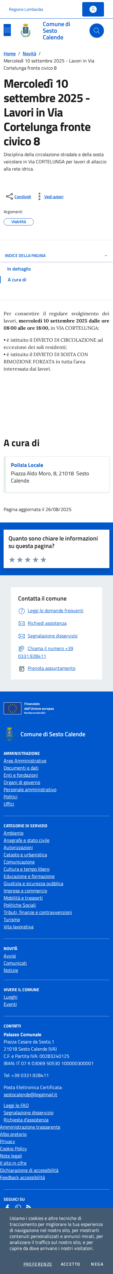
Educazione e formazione (29, 876)
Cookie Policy (13, 1148)
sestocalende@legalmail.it (30, 1094)
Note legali (11, 1155)
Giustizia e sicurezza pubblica (33, 883)
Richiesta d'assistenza (26, 1119)
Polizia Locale (27, 465)
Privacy (7, 1141)
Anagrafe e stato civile (26, 840)
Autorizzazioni (18, 847)
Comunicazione (19, 861)
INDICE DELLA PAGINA (25, 255)
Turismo (12, 919)
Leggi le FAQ (16, 1105)
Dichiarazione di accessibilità (29, 1170)
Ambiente (14, 833)
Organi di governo (22, 782)
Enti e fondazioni (21, 775)
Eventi (10, 1004)
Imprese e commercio (25, 890)
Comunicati (15, 963)
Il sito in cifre (13, 1163)
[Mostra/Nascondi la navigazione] (7, 30)
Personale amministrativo (30, 789)
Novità (29, 53)
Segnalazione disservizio (28, 1112)
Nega (97, 1264)
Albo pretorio (13, 1134)
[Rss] (29, 1207)
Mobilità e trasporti (23, 897)
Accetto (70, 1264)
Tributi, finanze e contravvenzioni (38, 912)
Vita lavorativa (18, 926)
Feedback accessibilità (22, 1177)
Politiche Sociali (20, 905)
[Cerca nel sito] (96, 30)
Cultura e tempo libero (26, 869)
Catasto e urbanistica (25, 854)
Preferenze (38, 1264)
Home (10, 53)
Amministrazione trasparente (30, 1126)
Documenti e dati (21, 767)
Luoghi (10, 996)
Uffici (9, 803)
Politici (10, 796)
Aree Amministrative (25, 760)
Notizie (11, 970)
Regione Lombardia (26, 9)
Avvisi (10, 955)
